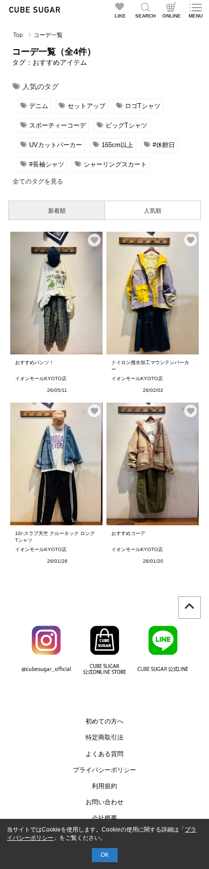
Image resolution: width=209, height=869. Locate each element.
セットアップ (86, 106)
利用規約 (104, 786)
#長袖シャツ (46, 164)
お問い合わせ (104, 802)
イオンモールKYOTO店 (41, 378)
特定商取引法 (104, 737)
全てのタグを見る (38, 181)
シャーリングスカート (115, 164)
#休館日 (164, 144)
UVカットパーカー (55, 144)
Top (18, 35)
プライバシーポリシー (104, 770)
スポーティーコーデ (57, 125)
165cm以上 (117, 144)
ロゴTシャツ (142, 106)
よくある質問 (104, 754)
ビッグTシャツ (126, 125)
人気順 (152, 210)
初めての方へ (104, 721)
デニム (38, 106)
